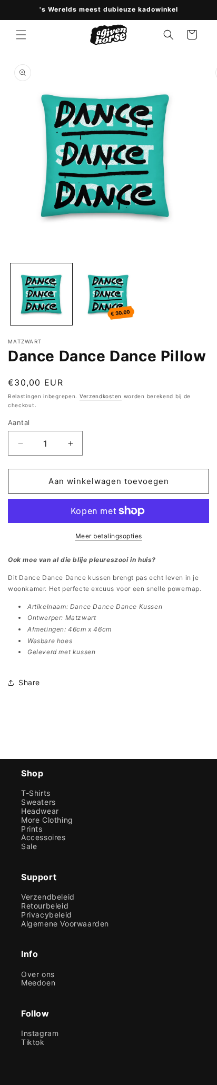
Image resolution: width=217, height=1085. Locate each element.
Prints (32, 829)
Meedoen (38, 983)
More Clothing (47, 820)
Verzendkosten (101, 396)
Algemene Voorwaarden (65, 924)
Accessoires (43, 837)
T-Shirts (36, 793)
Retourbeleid (44, 906)
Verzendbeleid (48, 897)
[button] (21, 34)
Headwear (40, 811)
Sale (29, 846)
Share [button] (29, 682)
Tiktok (33, 1042)
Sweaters (38, 802)
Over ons (38, 974)
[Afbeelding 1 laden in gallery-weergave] (41, 294)
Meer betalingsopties (108, 536)
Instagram (39, 1033)
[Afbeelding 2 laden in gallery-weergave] (108, 294)
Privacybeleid (46, 915)
